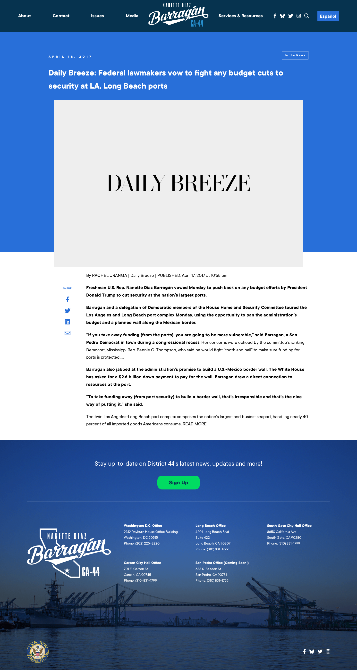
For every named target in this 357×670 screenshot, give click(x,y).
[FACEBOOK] (67, 300)
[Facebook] (275, 16)
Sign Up (178, 482)
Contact (61, 16)
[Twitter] (290, 16)
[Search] (306, 16)
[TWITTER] (67, 311)
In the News (295, 55)
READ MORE (195, 424)
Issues (97, 16)
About (24, 16)
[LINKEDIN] (67, 322)
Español (328, 16)
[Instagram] (299, 16)
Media (132, 16)
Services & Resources (241, 16)
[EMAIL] (67, 333)
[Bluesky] (282, 15)
